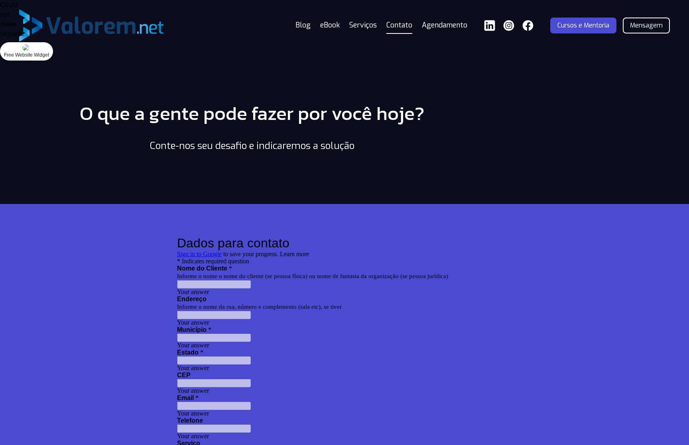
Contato (399, 25)
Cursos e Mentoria (583, 25)
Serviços (363, 25)
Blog (303, 25)
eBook (330, 25)
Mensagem (646, 25)
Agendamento (444, 25)
